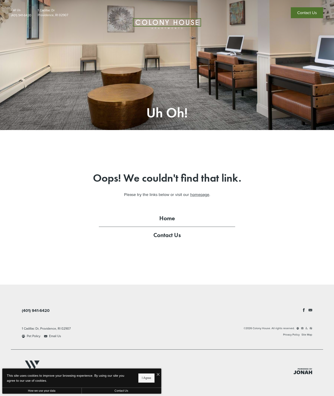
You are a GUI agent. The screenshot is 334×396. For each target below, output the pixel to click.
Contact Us (167, 235)
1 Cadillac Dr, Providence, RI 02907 (46, 328)
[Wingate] (32, 367)
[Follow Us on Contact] (310, 310)
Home (167, 218)
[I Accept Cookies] (158, 374)
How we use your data (41, 390)
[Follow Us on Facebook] (304, 310)
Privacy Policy (291, 335)
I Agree (146, 378)
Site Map (307, 335)
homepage (199, 195)
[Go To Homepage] (167, 23)
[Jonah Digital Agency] (303, 371)
